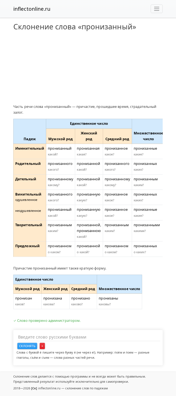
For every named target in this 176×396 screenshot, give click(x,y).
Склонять (27, 346)
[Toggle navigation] (157, 9)
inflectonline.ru (32, 8)
